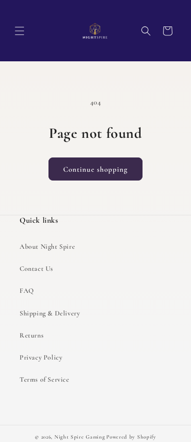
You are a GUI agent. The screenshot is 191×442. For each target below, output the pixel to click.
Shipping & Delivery (50, 313)
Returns (32, 335)
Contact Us (36, 268)
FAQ (27, 290)
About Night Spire (47, 246)
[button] (19, 31)
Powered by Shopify (131, 437)
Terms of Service (45, 379)
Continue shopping (95, 169)
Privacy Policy (41, 357)
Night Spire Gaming (79, 437)
